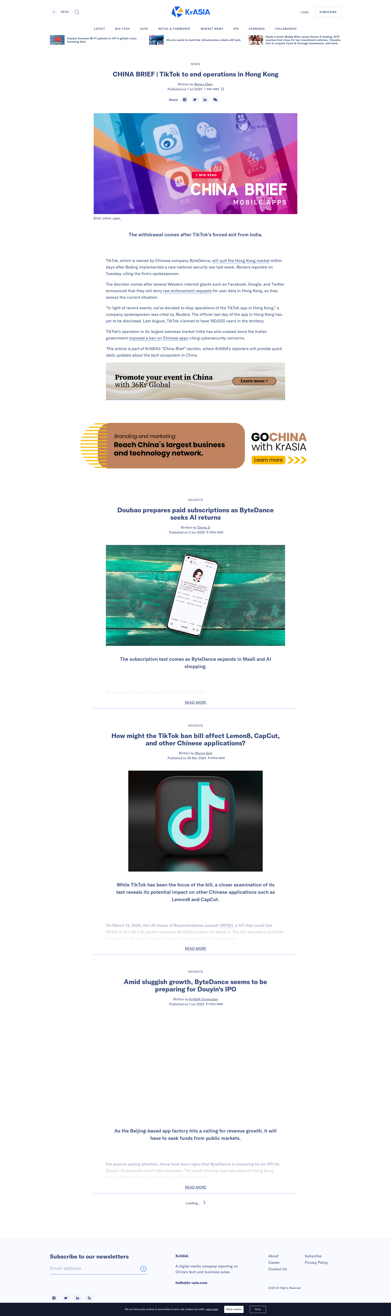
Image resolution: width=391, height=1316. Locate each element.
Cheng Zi (203, 527)
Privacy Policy (316, 1262)
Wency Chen (203, 84)
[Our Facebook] (54, 1298)
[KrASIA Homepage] (190, 12)
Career (274, 1262)
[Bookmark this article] (222, 89)
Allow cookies (234, 1309)
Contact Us (277, 1269)
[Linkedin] (205, 99)
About (273, 1256)
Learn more (212, 1309)
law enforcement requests (187, 290)
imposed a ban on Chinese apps (158, 337)
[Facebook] (184, 99)
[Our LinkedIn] (78, 1298)
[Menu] (54, 12)
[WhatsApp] (215, 99)
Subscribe (313, 1256)
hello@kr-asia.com (191, 1282)
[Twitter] (195, 99)
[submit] (143, 1268)
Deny (258, 1309)
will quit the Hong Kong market (241, 260)
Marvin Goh (203, 753)
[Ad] (195, 445)
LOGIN (305, 12)
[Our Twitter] (66, 1298)
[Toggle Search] (77, 12)
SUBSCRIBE (328, 12)
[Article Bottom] (195, 381)
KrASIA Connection (203, 999)
